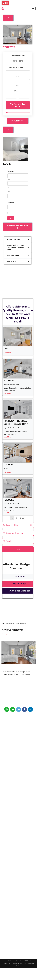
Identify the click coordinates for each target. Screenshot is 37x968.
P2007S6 (9, 380)
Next (22, 518)
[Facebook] (24, 709)
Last (17, 85)
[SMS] (12, 709)
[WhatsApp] (6, 709)
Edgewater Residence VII (11, 384)
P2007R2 (9, 464)
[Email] (18, 709)
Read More (7, 353)
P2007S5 (9, 499)
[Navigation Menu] (33, 8)
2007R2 (6, 468)
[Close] (8, 18)
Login (5, 3)
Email (9, 192)
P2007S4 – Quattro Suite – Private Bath (16, 422)
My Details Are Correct (17, 105)
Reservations (10, 623)
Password (11, 202)
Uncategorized (5, 634)
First (17, 77)
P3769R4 (6, 349)
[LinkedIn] (30, 709)
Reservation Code (18, 56)
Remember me (15, 213)
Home (3, 623)
